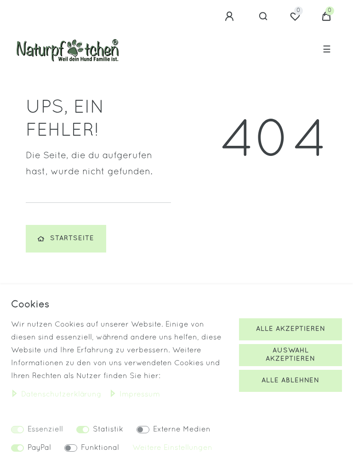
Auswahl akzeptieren (290, 355)
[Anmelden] (231, 16)
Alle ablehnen (290, 381)
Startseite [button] (72, 238)
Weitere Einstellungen (172, 448)
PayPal (39, 448)
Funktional (100, 448)
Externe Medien (182, 429)
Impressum (140, 394)
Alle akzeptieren (290, 329)
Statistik (108, 429)
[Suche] (263, 16)
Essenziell (45, 429)
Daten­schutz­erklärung (62, 394)
